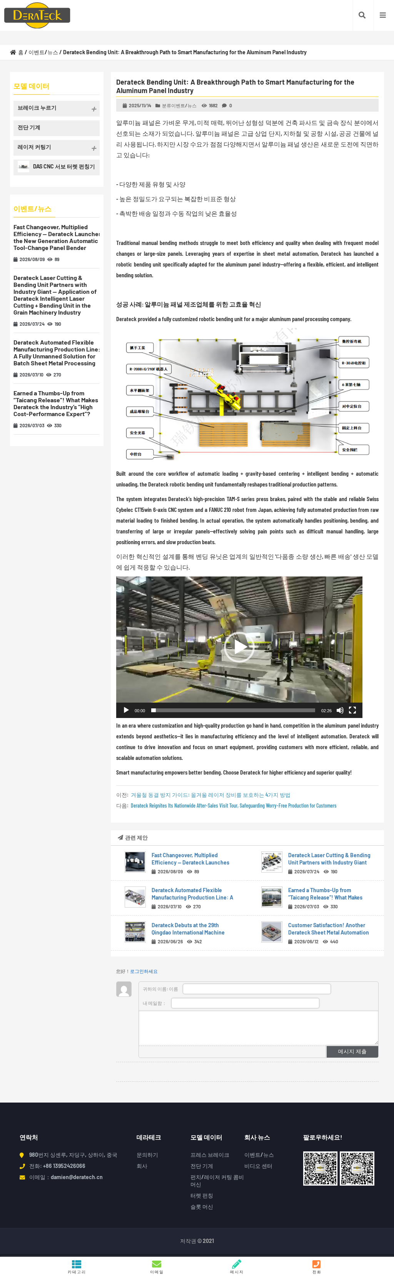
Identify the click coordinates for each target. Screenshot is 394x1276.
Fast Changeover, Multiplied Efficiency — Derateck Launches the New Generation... (190, 862)
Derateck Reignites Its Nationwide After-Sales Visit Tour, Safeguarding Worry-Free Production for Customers (234, 805)
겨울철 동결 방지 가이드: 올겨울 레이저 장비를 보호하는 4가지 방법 (210, 794)
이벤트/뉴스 (43, 52)
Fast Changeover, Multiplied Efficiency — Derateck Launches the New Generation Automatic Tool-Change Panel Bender (57, 237)
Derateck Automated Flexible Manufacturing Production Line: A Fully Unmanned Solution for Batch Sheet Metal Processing (56, 352)
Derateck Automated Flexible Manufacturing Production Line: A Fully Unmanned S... (192, 897)
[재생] (126, 710)
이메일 (157, 1271)
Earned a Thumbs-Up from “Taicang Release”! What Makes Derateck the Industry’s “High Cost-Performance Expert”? (55, 403)
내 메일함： (155, 1003)
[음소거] (340, 710)
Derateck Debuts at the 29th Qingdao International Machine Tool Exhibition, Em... (188, 932)
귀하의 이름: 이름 (161, 988)
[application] (239, 647)
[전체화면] (352, 710)
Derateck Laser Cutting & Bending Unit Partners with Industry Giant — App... (329, 862)
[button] (239, 647)
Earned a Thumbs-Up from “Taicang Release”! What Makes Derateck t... (325, 897)
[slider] (233, 710)
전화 (317, 1271)
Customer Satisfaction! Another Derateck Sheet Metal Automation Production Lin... (328, 932)
